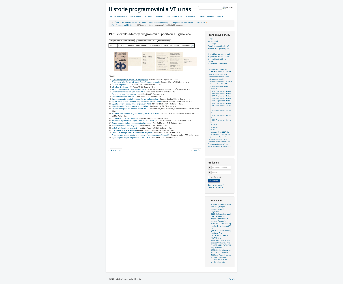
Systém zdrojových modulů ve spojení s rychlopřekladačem (135, 99)
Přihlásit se (213, 180)
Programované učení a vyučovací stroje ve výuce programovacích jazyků (140, 135)
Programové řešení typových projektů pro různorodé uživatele (136, 82)
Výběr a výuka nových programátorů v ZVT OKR (131, 137)
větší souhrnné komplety (217, 79)
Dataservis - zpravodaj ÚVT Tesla (221, 81)
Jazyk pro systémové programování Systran (129, 89)
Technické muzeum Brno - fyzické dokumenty (153, 40)
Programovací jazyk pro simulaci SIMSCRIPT (130, 108)
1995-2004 (213, 127)
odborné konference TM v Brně (219, 76)
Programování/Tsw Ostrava (219, 86)
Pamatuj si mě (215, 177)
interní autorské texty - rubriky (218, 139)
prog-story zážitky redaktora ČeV (219, 141)
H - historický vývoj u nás (218, 69)
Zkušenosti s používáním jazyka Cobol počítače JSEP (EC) (135, 120)
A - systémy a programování (219, 54)
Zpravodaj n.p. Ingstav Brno (219, 137)
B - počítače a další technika (219, 56)
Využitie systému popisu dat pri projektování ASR (131, 103)
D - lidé (210, 61)
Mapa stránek (213, 41)
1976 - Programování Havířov (221, 93)
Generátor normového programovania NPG (128, 91)
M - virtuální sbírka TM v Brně (219, 71)
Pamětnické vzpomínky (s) (218, 48)
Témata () (211, 39)
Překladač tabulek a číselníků (123, 96)
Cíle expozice (136, 16)
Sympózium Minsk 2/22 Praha (219, 132)
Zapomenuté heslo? (215, 187)
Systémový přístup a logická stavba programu (130, 79)
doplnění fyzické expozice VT (218, 74)
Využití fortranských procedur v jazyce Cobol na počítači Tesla (136, 101)
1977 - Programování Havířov (221, 96)
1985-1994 (213, 125)
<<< (115, 45)
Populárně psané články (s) (218, 46)
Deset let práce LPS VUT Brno (219, 84)
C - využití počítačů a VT (217, 59)
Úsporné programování (120, 84)
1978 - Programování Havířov (221, 98)
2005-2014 (213, 129)
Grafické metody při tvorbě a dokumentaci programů (132, 132)
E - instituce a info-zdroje (217, 63)
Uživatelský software (120, 87)
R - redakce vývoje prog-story (219, 146)
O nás (229, 16)
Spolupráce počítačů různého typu (125, 118)
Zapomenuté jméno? (215, 185)
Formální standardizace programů (125, 125)
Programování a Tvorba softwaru (122, 40)
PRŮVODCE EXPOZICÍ (154, 16)
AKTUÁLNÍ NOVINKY (118, 16)
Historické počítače (206, 16)
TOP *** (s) (212, 43)
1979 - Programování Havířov (221, 101)
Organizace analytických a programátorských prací (131, 123)
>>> (125, 45)
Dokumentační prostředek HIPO (124, 130)
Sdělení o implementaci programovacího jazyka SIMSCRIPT (135, 113)
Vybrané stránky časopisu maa (220, 134)
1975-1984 (213, 88)
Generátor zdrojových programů (124, 94)
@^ (192, 45)
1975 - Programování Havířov (221, 91)
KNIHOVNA (190, 16)
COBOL (220, 16)
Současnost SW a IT (175, 16)
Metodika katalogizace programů (124, 128)
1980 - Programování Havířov (221, 103)
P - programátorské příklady (218, 144)
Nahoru (231, 279)
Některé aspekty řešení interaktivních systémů (130, 106)
